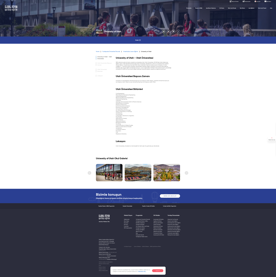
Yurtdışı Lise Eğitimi (140, 229)
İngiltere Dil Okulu (158, 221)
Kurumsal (126, 222)
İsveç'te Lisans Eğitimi (172, 221)
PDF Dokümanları (128, 228)
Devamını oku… (142, 271)
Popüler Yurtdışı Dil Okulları (148, 206)
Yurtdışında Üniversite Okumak (111, 51)
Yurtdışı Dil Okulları (140, 224)
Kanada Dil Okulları (158, 229)
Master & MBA (198, 8)
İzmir (100, 265)
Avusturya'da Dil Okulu (159, 235)
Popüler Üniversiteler (127, 206)
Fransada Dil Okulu (158, 233)
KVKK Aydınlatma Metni (155, 246)
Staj (271, 8)
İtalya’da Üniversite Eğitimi (174, 231)
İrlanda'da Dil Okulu (158, 226)
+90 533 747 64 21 (103, 256)
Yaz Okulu (242, 8)
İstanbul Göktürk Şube (104, 263)
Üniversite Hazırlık (140, 235)
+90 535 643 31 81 (103, 259)
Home (97, 51)
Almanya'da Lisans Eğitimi (174, 228)
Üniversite (188, 8)
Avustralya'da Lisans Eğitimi (174, 222)
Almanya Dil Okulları (158, 222)
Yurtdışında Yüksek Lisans (141, 236)
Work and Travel (262, 8)
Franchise (126, 226)
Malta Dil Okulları (157, 228)
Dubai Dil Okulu (157, 224)
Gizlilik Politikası (145, 246)
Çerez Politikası (137, 246)
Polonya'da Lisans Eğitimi (173, 235)
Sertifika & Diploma (211, 8)
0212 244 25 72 (102, 250)
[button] (89, 173)
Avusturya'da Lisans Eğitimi (174, 226)
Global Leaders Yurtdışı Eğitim (106, 262)
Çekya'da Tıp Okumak (173, 219)
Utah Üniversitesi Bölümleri (102, 70)
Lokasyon (100, 76)
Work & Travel (139, 231)
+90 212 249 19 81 (113, 252)
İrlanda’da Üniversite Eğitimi (174, 229)
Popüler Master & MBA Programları (106, 206)
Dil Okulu (222, 8)
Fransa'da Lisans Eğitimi (173, 233)
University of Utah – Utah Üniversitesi (104, 57)
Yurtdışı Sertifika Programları (169, 206)
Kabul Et (158, 270)
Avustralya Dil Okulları (159, 219)
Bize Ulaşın (126, 221)
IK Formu (126, 224)
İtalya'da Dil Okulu (158, 231)
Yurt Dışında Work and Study (142, 226)
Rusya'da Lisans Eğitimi (173, 224)
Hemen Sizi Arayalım (170, 196)
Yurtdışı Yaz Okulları (140, 228)
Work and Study (232, 8)
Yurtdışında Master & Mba (142, 221)
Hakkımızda (126, 219)
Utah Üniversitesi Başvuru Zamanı (104, 64)
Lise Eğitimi (251, 8)
